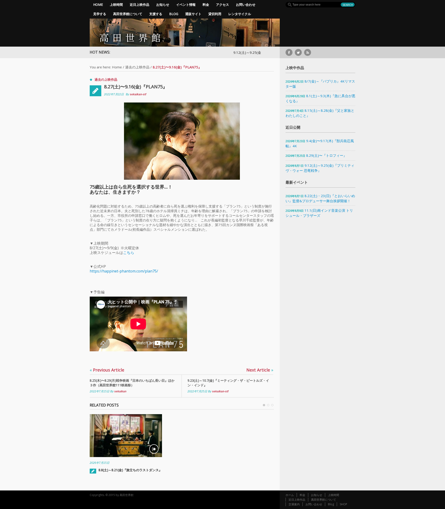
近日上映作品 (139, 4)
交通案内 (294, 504)
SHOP (343, 504)
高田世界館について (127, 14)
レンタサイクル (239, 14)
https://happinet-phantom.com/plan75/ (124, 271)
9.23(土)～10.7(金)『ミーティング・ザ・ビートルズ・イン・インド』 (228, 382)
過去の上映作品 (137, 67)
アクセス (222, 4)
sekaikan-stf (138, 94)
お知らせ (162, 4)
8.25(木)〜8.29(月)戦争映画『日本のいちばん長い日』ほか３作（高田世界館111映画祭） (132, 382)
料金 (206, 4)
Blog (173, 14)
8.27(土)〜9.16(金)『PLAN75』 (135, 86)
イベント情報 (186, 4)
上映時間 (116, 4)
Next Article (259, 370)
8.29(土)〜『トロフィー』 (326, 155)
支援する (155, 14)
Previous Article (107, 370)
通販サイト (193, 14)
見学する (99, 14)
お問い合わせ (245, 4)
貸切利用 (214, 14)
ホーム (290, 495)
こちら (128, 252)
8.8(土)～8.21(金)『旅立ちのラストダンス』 (130, 470)
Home (98, 4)
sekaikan (120, 391)
